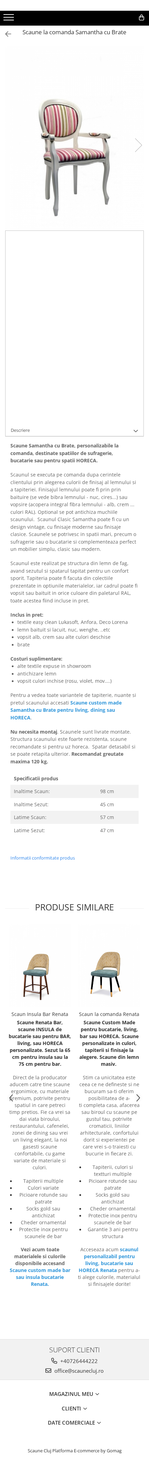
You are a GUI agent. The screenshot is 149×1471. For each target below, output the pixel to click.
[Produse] (9, 19)
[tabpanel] (74, 138)
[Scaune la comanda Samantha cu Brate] (74, 138)
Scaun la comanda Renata (109, 1014)
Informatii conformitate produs (42, 858)
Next (138, 145)
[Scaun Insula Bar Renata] (40, 965)
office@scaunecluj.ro (78, 1370)
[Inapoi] (5, 34)
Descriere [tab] (20, 430)
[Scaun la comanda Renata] (109, 965)
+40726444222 (78, 1361)
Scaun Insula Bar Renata (39, 1014)
